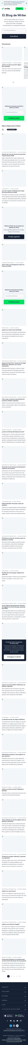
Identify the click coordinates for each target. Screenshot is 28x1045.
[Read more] (12, 63)
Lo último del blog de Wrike (11, 1009)
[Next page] (17, 976)
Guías (3, 1004)
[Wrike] (6, 9)
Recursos (5, 996)
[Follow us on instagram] (21, 1021)
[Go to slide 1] (13, 82)
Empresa (4, 1000)
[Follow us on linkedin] (14, 1020)
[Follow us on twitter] (7, 1021)
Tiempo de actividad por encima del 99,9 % (14, 1030)
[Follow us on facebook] (11, 1021)
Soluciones (5, 991)
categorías (11, 129)
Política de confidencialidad (14, 1038)
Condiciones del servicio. (8, 1040)
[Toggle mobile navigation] (25, 8)
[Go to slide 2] (14, 82)
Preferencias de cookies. (20, 1040)
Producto (5, 987)
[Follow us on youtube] (17, 1020)
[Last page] (19, 976)
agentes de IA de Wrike (18, 1)
